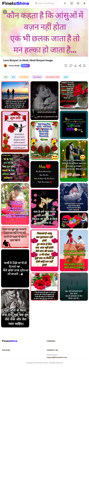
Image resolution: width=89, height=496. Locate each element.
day (6, 77)
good (66, 77)
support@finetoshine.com (57, 357)
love (13, 77)
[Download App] (65, 3)
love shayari (37, 77)
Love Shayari (24, 77)
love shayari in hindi (52, 77)
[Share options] (26, 83)
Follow (25, 66)
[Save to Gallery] (26, 87)
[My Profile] (84, 3)
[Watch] (71, 3)
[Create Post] (78, 3)
